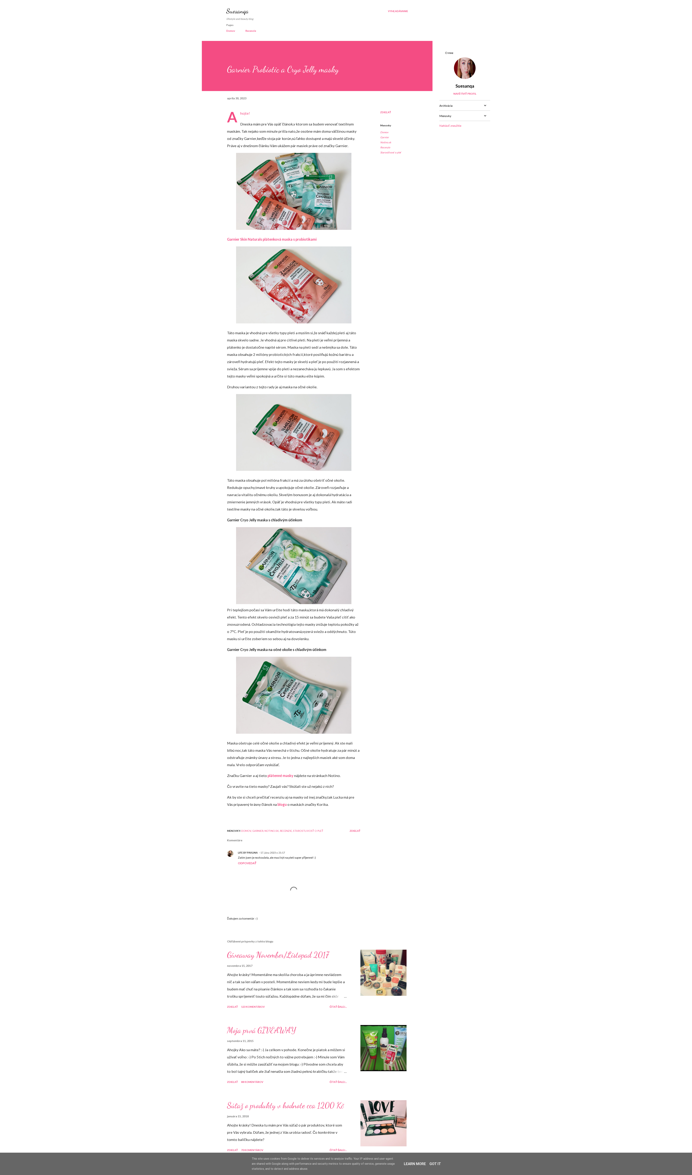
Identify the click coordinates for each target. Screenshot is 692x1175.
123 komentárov (253, 1006)
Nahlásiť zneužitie (450, 125)
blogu (282, 804)
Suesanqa (237, 11)
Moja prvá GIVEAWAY (261, 1030)
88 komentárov (252, 1081)
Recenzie (250, 30)
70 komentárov (252, 1150)
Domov (230, 30)
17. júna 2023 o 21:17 (272, 852)
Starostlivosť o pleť (390, 152)
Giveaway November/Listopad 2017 (278, 955)
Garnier (384, 137)
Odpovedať (247, 863)
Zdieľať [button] (385, 112)
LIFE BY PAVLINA (248, 852)
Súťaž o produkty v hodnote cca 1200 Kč (285, 1105)
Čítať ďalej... (338, 1006)
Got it (435, 1164)
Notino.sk (385, 142)
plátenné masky (280, 775)
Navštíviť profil (464, 93)
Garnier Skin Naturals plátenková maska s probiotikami (272, 239)
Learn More (415, 1164)
